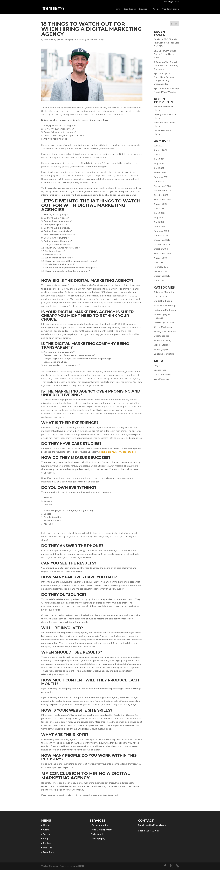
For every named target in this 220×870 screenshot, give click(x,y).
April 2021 (159, 168)
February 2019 (161, 267)
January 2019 (160, 271)
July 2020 (159, 208)
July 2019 (158, 262)
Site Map (47, 848)
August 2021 (160, 150)
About (156, 9)
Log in (157, 365)
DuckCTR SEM (161, 130)
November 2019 (162, 244)
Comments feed (162, 374)
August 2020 (160, 204)
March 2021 (160, 172)
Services (143, 9)
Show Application (171, 2)
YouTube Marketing (164, 354)
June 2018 (159, 280)
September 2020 (162, 199)
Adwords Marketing (164, 292)
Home (117, 9)
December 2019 (162, 240)
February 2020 (161, 231)
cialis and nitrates (163, 122)
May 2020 (159, 217)
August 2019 (160, 258)
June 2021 (159, 159)
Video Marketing (162, 340)
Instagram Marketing (165, 310)
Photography (98, 838)
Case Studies (130, 9)
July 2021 (158, 154)
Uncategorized (161, 336)
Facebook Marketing (165, 305)
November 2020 (162, 190)
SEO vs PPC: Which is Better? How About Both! (165, 54)
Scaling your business (165, 331)
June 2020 (159, 213)
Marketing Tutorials (164, 322)
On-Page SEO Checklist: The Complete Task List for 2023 (166, 42)
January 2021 (160, 181)
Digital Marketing (78, 39)
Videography (98, 834)
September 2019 (162, 253)
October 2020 (161, 195)
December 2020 (162, 186)
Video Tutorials (162, 345)
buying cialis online (163, 114)
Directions (48, 852)
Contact (47, 843)
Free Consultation (170, 9)
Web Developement (101, 830)
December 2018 (162, 276)
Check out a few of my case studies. (117, 452)
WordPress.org (161, 379)
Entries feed (160, 370)
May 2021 (159, 163)
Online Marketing (95, 39)
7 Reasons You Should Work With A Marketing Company (166, 65)
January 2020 (161, 235)
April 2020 (159, 222)
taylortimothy (50, 39)
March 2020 (160, 226)
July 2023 (159, 146)
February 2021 (161, 177)
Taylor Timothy (49, 866)
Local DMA (78, 866)
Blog (45, 838)
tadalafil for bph (162, 106)
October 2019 (161, 249)
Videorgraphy (161, 349)
